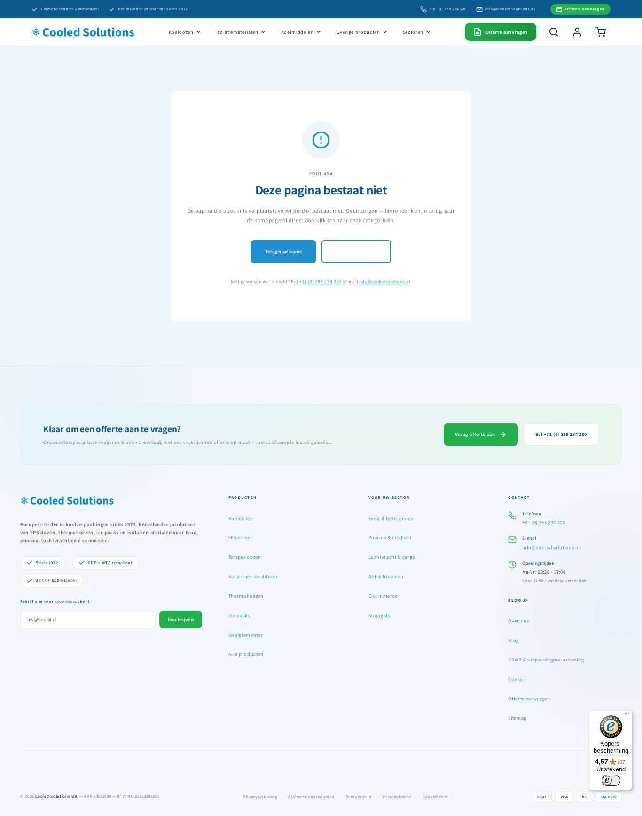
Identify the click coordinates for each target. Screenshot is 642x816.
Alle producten (246, 654)
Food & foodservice (391, 518)
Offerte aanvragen (529, 698)
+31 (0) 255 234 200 (448, 9)
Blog (513, 640)
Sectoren (413, 32)
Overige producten (358, 32)
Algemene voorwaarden (311, 797)
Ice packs (239, 615)
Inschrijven (181, 619)
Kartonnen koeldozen (253, 576)
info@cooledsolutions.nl (510, 9)
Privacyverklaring (260, 797)
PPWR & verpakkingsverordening (546, 659)
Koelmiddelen (297, 32)
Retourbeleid (358, 797)
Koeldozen (181, 32)
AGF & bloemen (386, 576)
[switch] (611, 780)
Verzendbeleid (397, 797)
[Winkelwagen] (601, 32)
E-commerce (383, 595)
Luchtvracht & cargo (392, 556)
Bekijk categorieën (356, 251)
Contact (517, 679)
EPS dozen (240, 537)
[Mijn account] (577, 32)
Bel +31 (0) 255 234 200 (561, 434)
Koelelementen (246, 634)
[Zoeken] (554, 32)
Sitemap (517, 718)
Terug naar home (283, 251)
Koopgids (379, 615)
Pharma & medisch (390, 537)
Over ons (518, 620)
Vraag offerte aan (475, 434)
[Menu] (627, 716)
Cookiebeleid (435, 797)
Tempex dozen (244, 556)
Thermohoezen (246, 595)
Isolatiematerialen (237, 32)
